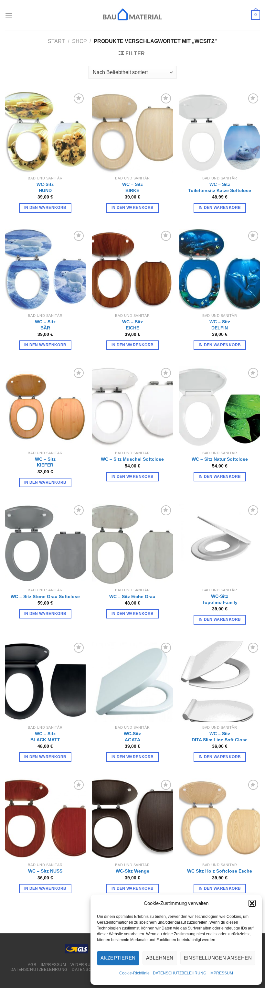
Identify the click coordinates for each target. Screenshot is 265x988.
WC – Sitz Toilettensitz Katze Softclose (219, 187)
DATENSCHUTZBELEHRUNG (179, 973)
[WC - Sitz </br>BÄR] (45, 269)
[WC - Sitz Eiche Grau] (132, 544)
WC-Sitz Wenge (132, 871)
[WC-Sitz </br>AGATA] (132, 681)
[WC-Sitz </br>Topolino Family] (219, 544)
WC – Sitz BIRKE (132, 187)
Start (56, 41)
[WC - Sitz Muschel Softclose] (132, 406)
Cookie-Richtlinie (134, 973)
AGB (32, 964)
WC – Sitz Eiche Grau (132, 596)
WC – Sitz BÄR (45, 324)
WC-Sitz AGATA (132, 736)
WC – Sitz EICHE (132, 324)
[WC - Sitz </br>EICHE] (132, 269)
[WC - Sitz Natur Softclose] (219, 406)
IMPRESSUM (221, 973)
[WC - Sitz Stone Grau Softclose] (45, 544)
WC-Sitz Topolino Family (220, 599)
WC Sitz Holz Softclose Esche (219, 871)
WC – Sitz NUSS (45, 871)
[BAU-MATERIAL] (132, 15)
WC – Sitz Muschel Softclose (132, 459)
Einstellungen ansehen (218, 958)
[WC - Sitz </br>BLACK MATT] (45, 681)
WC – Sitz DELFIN (219, 324)
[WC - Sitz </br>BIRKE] (132, 132)
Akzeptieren (118, 958)
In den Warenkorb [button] (45, 207)
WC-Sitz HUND (45, 187)
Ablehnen (160, 958)
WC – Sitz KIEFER (45, 462)
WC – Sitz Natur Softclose (220, 459)
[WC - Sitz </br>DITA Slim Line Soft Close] (219, 681)
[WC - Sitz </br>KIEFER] (45, 406)
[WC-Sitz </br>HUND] (45, 132)
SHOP (79, 41)
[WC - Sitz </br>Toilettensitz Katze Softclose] (219, 132)
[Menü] (9, 15)
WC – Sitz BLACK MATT (45, 736)
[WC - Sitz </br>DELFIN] (219, 269)
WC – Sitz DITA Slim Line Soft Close (220, 736)
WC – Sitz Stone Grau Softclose (45, 596)
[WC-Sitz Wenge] (132, 818)
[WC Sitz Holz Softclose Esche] (219, 818)
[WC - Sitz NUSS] (45, 818)
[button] (252, 903)
